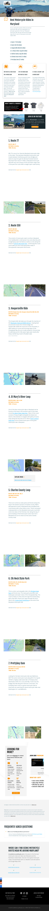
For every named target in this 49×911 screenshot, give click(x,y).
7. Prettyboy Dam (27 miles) (17, 59)
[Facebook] (24, 879)
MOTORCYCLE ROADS (10, 895)
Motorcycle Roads (31, 3)
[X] (24, 881)
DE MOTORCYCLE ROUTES (35, 872)
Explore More (42, 3)
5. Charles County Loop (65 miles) (18, 54)
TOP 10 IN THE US (10, 897)
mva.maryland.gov (37, 91)
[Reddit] (24, 883)
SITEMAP (24, 896)
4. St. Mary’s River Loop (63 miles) (18, 51)
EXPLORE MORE (10, 899)
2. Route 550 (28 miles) (16, 45)
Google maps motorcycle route (22, 169)
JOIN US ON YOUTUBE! (35, 116)
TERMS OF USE (24, 899)
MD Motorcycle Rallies (37, 834)
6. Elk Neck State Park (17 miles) (18, 56)
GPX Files (39, 895)
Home (24, 3)
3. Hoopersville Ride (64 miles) (17, 48)
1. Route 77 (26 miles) (15, 42)
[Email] (24, 885)
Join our (28, 119)
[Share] (24, 886)
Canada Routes (38, 897)
